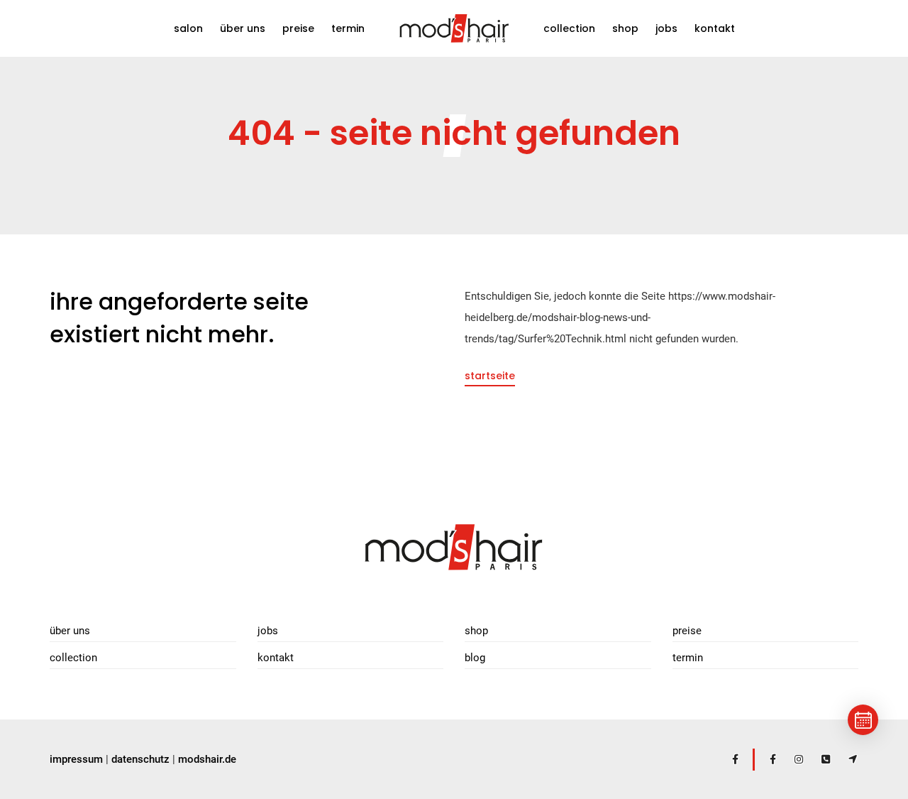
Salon (188, 28)
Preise (298, 28)
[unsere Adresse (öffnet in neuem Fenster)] (846, 759)
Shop (625, 39)
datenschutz (140, 759)
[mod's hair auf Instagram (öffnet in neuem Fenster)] (792, 759)
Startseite (490, 376)
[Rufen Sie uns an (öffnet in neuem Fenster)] (819, 759)
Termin (348, 28)
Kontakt (714, 28)
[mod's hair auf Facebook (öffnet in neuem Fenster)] (727, 759)
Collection (569, 28)
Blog (475, 657)
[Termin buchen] (863, 720)
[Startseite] (454, 546)
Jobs (666, 28)
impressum (76, 759)
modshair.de (207, 759)
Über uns (242, 28)
